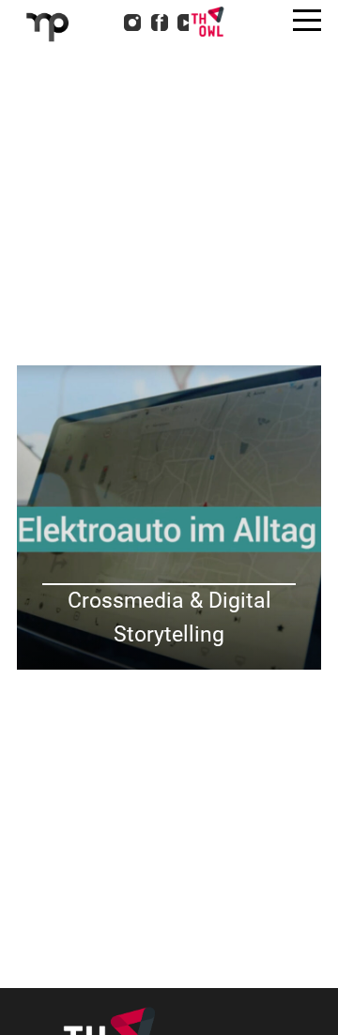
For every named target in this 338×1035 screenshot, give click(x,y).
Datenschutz (103, 124)
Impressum (99, 99)
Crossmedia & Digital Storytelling (169, 617)
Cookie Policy (107, 148)
